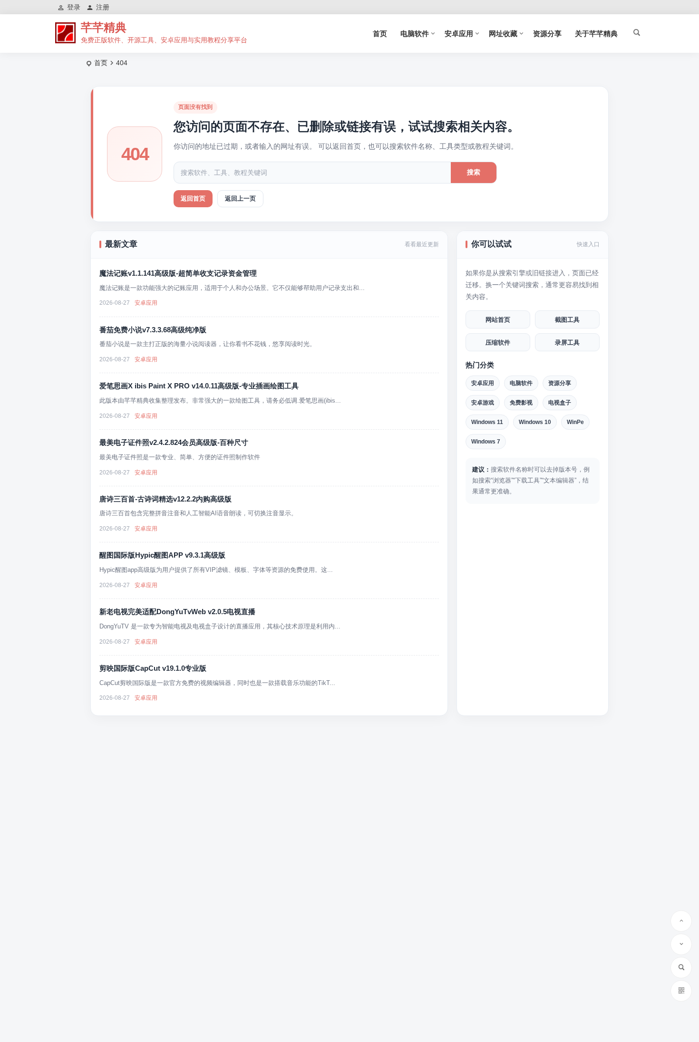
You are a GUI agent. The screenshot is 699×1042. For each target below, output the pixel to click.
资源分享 (547, 33)
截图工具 (567, 319)
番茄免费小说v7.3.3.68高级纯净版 (152, 330)
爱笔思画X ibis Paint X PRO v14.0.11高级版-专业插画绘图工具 (199, 386)
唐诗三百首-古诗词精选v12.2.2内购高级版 (165, 499)
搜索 (473, 172)
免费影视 (521, 402)
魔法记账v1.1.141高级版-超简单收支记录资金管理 (178, 273)
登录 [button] (73, 7)
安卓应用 (459, 33)
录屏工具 (567, 342)
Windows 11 (487, 422)
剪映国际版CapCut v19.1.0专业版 (152, 668)
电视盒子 (559, 402)
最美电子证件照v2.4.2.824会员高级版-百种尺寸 (173, 442)
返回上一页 (240, 198)
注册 (102, 7)
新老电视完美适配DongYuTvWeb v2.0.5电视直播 (177, 612)
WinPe (575, 422)
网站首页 (497, 319)
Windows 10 (535, 422)
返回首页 (193, 198)
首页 (380, 33)
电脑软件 (414, 33)
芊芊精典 (103, 27)
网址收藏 (503, 33)
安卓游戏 (482, 402)
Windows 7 (485, 441)
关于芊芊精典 (596, 33)
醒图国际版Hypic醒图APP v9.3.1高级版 (162, 555)
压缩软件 (497, 342)
